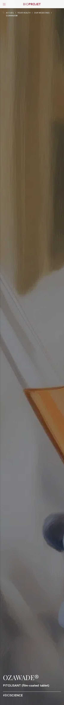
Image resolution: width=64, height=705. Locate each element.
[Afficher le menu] (4, 4)
